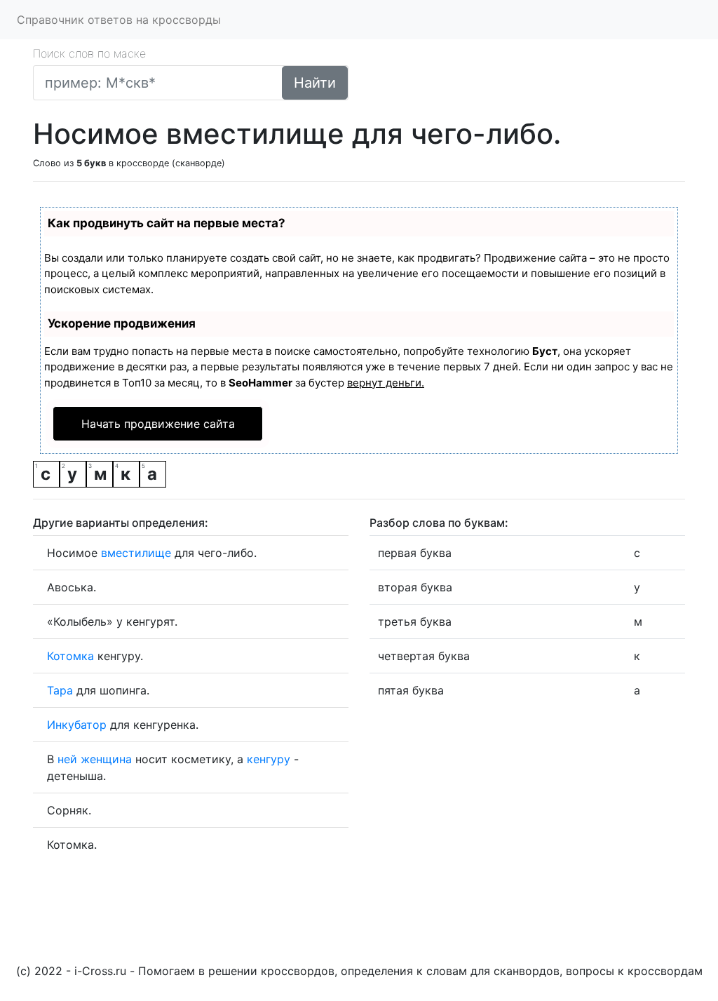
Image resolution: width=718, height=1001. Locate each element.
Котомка (70, 656)
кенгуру (268, 759)
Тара (60, 690)
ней (67, 759)
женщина (106, 759)
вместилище (136, 553)
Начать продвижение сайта (158, 424)
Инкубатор (77, 725)
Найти (315, 82)
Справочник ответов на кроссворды (119, 20)
